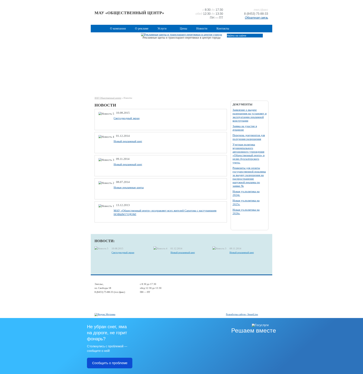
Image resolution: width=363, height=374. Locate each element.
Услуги (162, 28)
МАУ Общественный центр (108, 98)
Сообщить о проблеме (109, 363)
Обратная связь (256, 17)
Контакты (222, 28)
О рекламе (141, 28)
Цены (183, 28)
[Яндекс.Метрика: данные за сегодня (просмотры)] (105, 314)
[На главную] (99, 28)
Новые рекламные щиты (129, 187)
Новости (201, 28)
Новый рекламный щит (128, 141)
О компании (118, 28)
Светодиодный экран (127, 118)
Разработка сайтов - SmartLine (242, 314)
